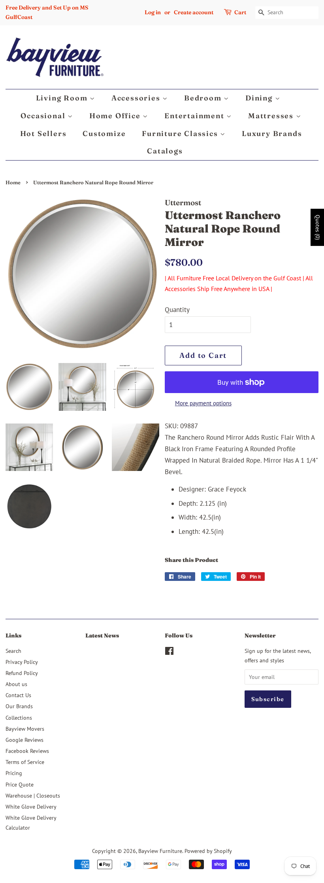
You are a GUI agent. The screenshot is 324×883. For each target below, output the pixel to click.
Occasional (44, 115)
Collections (19, 717)
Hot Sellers (43, 133)
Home (13, 182)
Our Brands (19, 706)
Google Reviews (24, 739)
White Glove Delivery (31, 806)
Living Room (63, 97)
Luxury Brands (272, 133)
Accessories (137, 97)
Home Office (116, 115)
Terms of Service (25, 762)
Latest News (102, 635)
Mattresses (272, 115)
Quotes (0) (317, 227)
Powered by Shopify (208, 851)
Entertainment (195, 115)
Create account (193, 12)
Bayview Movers (25, 728)
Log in (153, 12)
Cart (240, 12)
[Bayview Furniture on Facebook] (169, 652)
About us (16, 684)
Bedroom (204, 97)
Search (13, 650)
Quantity (177, 309)
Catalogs (165, 150)
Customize (104, 133)
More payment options (203, 403)
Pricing (14, 773)
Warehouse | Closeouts (33, 795)
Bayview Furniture (160, 851)
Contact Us (18, 695)
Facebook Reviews (27, 750)
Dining (260, 97)
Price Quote (20, 784)
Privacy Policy (22, 662)
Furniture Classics (181, 133)
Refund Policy (22, 673)
